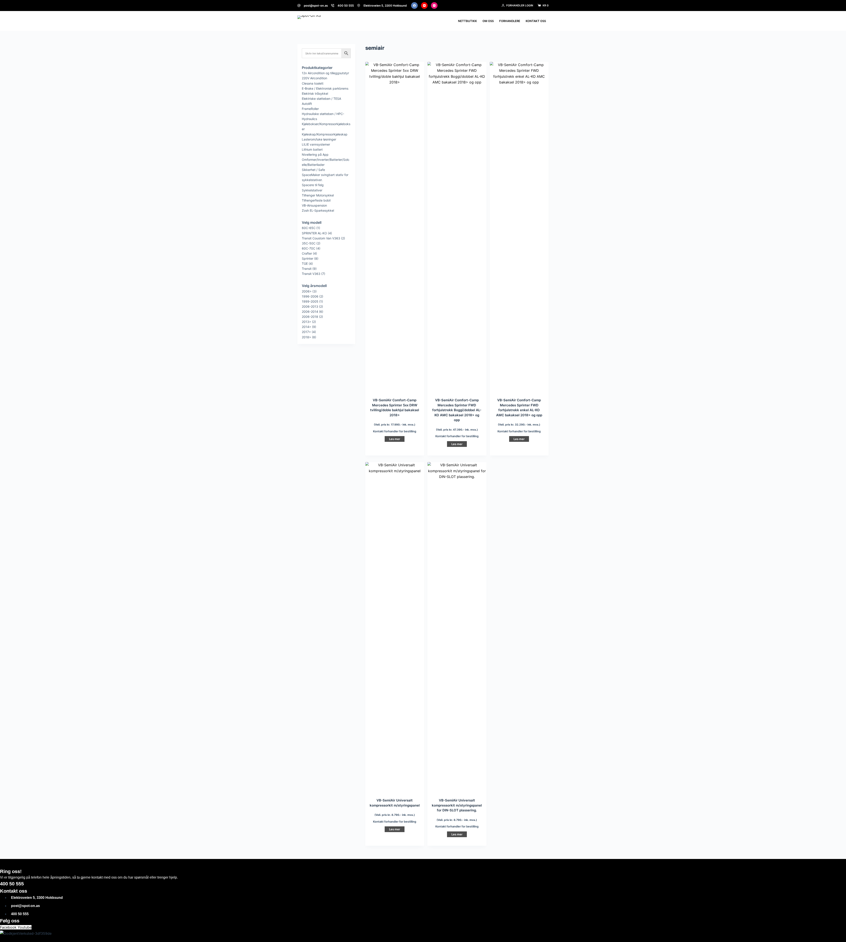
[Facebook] (414, 5)
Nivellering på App (315, 154)
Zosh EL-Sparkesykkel (318, 210)
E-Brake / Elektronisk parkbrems (325, 88)
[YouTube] (424, 5)
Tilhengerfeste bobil (316, 200)
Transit (307, 268)
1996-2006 (310, 296)
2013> (306, 322)
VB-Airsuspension (314, 205)
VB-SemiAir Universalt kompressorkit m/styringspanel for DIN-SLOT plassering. (457, 805)
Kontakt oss (536, 21)
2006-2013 (310, 306)
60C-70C (308, 248)
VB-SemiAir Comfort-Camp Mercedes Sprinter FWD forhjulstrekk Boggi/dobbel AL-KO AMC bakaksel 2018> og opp (456, 410)
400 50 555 (346, 5)
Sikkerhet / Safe (313, 170)
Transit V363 (311, 274)
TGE (305, 263)
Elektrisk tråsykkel (315, 93)
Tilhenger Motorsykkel (318, 195)
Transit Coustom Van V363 (321, 238)
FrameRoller (310, 109)
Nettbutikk (467, 21)
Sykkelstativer (312, 190)
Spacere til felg (313, 185)
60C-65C (308, 228)
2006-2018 (310, 316)
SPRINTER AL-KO (314, 233)
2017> (306, 332)
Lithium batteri (312, 149)
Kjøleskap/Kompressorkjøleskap (324, 134)
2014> (306, 327)
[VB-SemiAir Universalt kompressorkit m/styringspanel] (394, 627)
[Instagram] (434, 5)
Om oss (488, 21)
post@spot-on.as (316, 5)
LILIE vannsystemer (316, 144)
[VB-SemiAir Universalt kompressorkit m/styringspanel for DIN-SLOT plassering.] (456, 627)
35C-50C (308, 243)
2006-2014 (310, 311)
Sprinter (307, 258)
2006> (307, 291)
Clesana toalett (312, 83)
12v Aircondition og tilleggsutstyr (325, 73)
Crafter (307, 253)
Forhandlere (509, 21)
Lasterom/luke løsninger (319, 139)
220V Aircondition (314, 78)
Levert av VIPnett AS (125, 939)
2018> (306, 337)
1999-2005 (310, 301)
